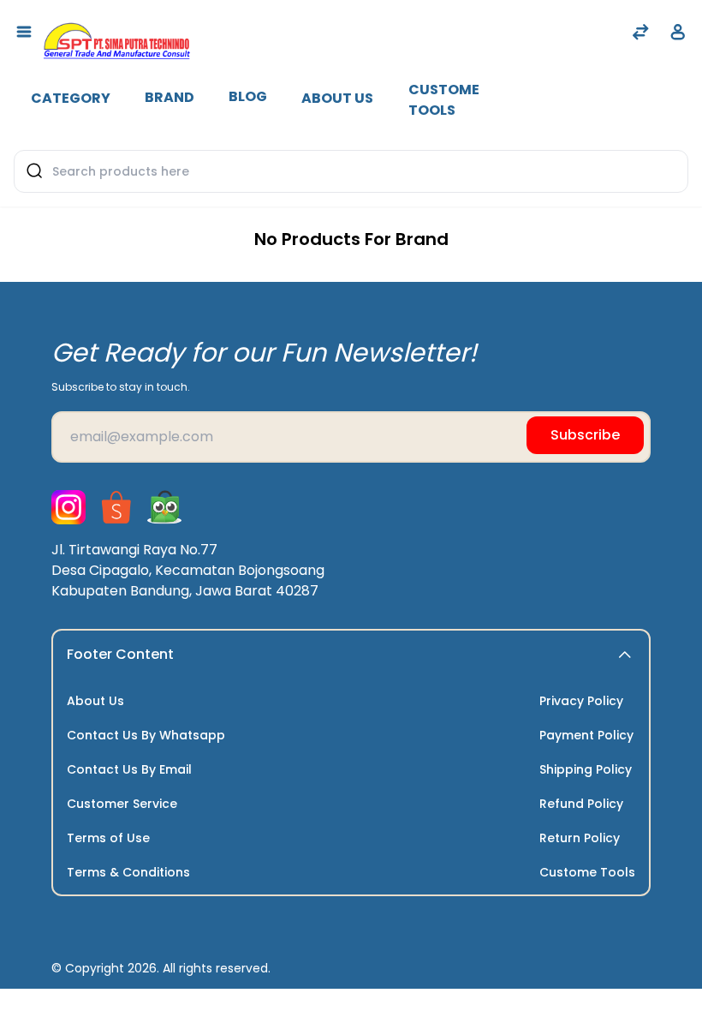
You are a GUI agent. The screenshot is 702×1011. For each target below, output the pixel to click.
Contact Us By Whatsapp (146, 735)
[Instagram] (68, 507)
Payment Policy (586, 735)
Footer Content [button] (120, 654)
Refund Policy (581, 803)
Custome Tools (443, 100)
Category (70, 98)
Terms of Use (108, 837)
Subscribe (585, 435)
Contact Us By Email (129, 769)
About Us (337, 98)
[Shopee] (116, 507)
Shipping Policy (585, 769)
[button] (625, 654)
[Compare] (640, 33)
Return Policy (579, 837)
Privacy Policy (581, 700)
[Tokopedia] (164, 507)
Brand (169, 97)
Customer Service (122, 803)
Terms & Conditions (128, 872)
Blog (248, 96)
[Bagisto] (116, 33)
